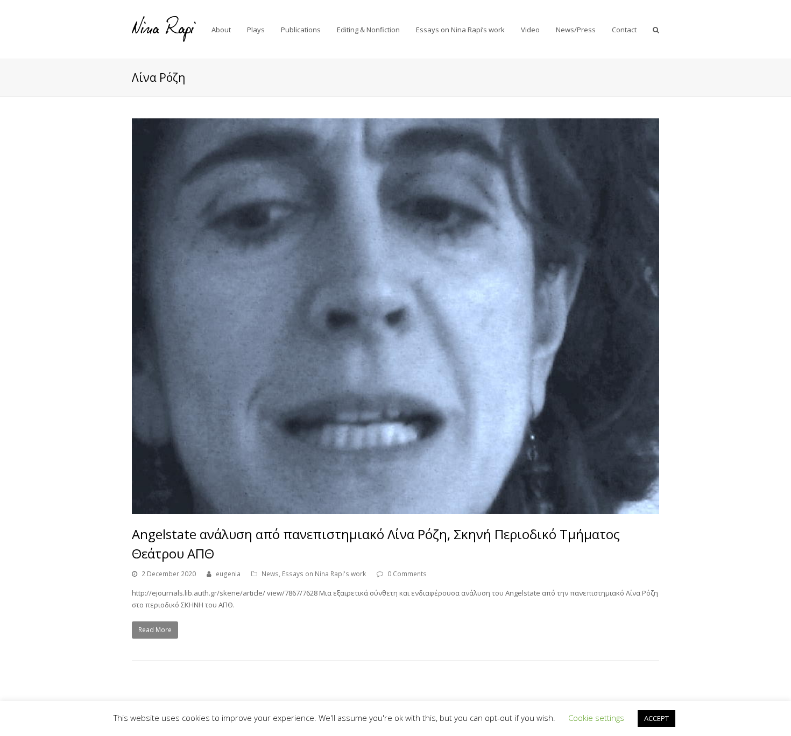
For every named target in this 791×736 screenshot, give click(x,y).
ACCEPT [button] (656, 718)
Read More (155, 629)
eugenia (228, 573)
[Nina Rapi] (164, 28)
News (270, 573)
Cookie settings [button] (596, 717)
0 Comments (407, 573)
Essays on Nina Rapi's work (324, 573)
